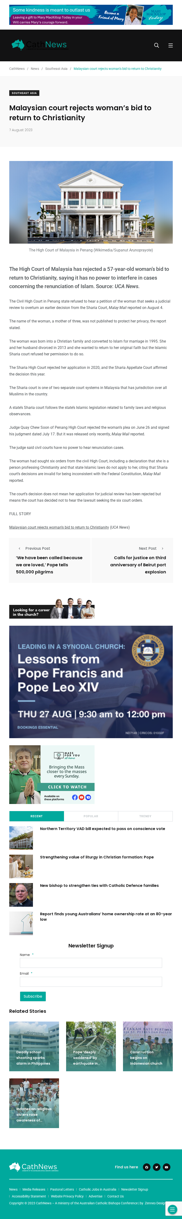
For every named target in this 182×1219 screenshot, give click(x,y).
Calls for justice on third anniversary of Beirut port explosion (138, 565)
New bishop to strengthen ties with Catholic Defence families (99, 885)
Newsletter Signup (134, 1189)
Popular (91, 816)
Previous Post (37, 548)
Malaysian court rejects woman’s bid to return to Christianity (59, 527)
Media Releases (34, 1189)
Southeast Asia (24, 93)
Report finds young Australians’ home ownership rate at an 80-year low (106, 916)
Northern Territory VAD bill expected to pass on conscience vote (102, 828)
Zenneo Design (155, 1203)
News (13, 1189)
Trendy (145, 816)
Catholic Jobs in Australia (97, 1189)
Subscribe (33, 996)
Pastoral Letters (62, 1189)
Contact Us (115, 1196)
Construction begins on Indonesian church (146, 1058)
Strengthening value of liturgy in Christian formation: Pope (97, 857)
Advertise (95, 1196)
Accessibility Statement (29, 1196)
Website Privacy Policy (67, 1196)
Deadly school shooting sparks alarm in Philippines (33, 1058)
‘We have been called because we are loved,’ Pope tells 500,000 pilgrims (49, 565)
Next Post (148, 548)
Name (27, 954)
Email (26, 973)
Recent (37, 816)
